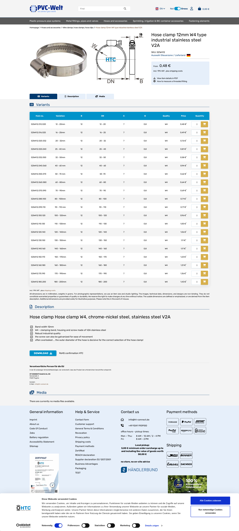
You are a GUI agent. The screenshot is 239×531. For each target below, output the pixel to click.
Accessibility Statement (42, 441)
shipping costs (176, 71)
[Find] (125, 8)
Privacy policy (82, 437)
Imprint (33, 419)
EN (161, 8)
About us (34, 424)
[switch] (85, 525)
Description (72, 96)
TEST (77, 472)
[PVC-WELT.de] (46, 8)
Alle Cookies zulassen (210, 500)
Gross (184, 8)
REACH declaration (85, 455)
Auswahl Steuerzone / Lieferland (168, 55)
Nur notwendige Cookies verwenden (210, 511)
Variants (44, 96)
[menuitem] (45, 21)
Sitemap (34, 446)
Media (101, 96)
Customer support (84, 424)
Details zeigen (152, 525)
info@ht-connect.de (41, 384)
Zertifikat (80, 450)
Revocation (81, 433)
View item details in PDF (167, 78)
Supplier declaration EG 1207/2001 (93, 459)
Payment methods (84, 446)
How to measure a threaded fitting (172, 81)
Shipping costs (83, 441)
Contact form (82, 419)
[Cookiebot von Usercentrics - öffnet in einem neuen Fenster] (23, 526)
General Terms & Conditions (89, 428)
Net (172, 8)
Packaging (80, 468)
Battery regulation (39, 437)
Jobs (32, 433)
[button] (177, 8)
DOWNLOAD (41, 353)
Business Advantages (86, 464)
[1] (204, 124)
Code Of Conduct (38, 428)
